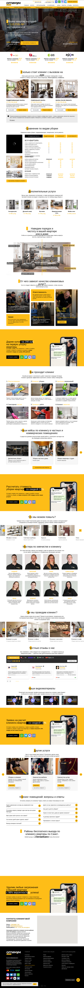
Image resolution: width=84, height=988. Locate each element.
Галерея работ (28, 961)
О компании (27, 954)
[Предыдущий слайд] (3, 530)
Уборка (44, 954)
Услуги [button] (32, 5)
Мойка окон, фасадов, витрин (68, 966)
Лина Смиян (38, 666)
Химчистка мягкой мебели (48, 958)
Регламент (12, 120)
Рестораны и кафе (65, 956)
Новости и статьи (28, 960)
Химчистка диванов (47, 956)
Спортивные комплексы (66, 961)
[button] (72, 1)
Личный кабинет (28, 972)
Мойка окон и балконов (48, 965)
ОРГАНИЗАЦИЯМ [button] (41, 5)
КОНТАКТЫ (75, 5)
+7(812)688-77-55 (49, 2)
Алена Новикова (14, 666)
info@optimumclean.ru (70, 43)
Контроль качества (28, 970)
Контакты (26, 975)
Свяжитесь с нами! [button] (70, 979)
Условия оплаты (28, 958)
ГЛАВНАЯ (26, 5)
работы (64, 5)
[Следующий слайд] (81, 452)
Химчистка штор (63, 777)
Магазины (64, 965)
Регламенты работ (28, 966)
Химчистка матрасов (47, 961)
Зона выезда (27, 968)
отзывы (69, 5)
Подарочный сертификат (30, 965)
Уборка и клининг (14, 777)
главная (27, 951)
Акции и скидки (28, 963)
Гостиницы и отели (65, 958)
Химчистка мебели (40, 777)
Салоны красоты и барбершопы (68, 963)
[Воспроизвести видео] (14, 700)
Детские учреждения (66, 960)
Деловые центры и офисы (67, 954)
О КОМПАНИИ (50, 5)
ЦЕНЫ (58, 5)
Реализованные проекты (30, 956)
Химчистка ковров (46, 960)
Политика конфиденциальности (12, 957)
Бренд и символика (29, 973)
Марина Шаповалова (64, 666)
